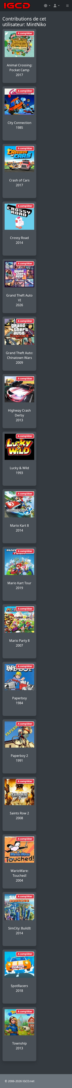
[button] (47, 6)
